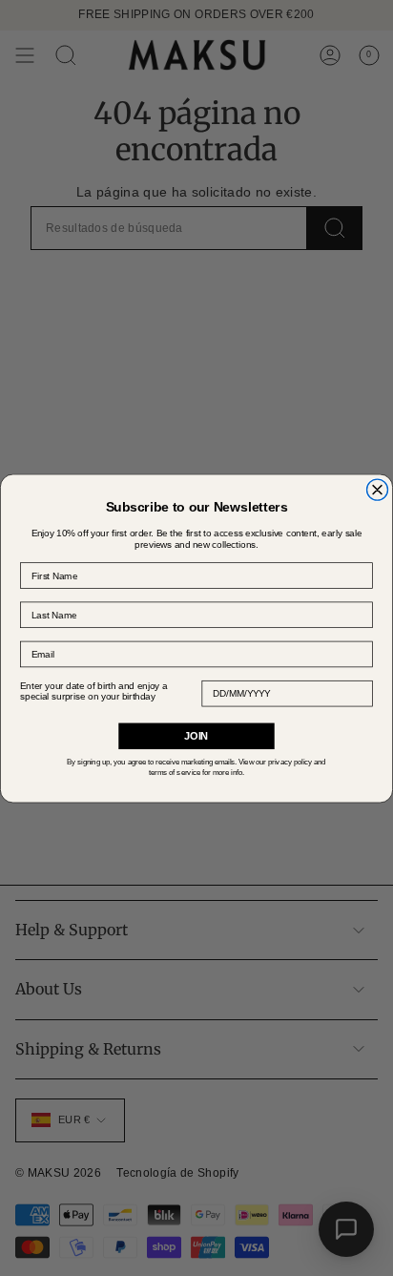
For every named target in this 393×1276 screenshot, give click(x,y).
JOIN (196, 735)
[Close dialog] (377, 489)
